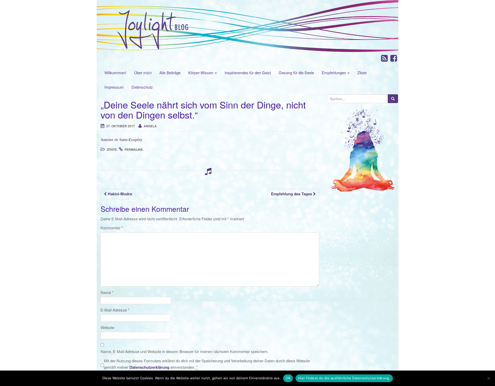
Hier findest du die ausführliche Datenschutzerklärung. (344, 378)
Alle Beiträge (169, 72)
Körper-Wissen (201, 72)
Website (107, 327)
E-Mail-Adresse (115, 310)
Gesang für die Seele (296, 72)
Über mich (143, 72)
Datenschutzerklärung (149, 367)
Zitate (362, 72)
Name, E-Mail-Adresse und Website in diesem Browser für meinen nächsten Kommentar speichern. (184, 351)
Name (107, 292)
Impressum (114, 87)
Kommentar (112, 227)
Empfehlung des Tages (292, 194)
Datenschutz (142, 87)
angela (150, 126)
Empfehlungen (334, 72)
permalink (134, 149)
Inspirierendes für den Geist (248, 72)
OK (288, 378)
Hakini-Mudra (119, 194)
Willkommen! (115, 72)
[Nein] (488, 378)
